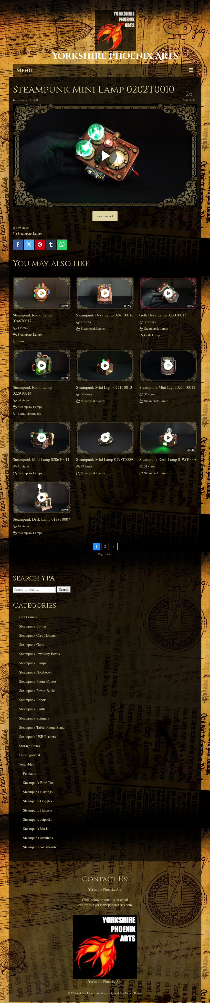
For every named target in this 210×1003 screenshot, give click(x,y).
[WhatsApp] (62, 245)
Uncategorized (29, 755)
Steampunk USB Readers (37, 736)
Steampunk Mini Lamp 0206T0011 (41, 459)
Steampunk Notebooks (35, 672)
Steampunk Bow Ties (38, 782)
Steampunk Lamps (30, 233)
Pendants (29, 773)
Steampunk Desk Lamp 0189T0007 (41, 519)
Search (64, 589)
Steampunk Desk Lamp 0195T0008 (168, 459)
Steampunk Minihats (38, 837)
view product (105, 216)
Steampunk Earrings (37, 791)
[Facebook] (18, 245)
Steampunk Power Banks (37, 690)
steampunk (34, 413)
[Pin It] (40, 245)
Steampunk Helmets (37, 810)
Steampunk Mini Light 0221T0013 (104, 387)
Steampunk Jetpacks (37, 819)
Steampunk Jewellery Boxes (39, 653)
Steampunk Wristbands (39, 847)
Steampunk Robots (32, 699)
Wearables (26, 764)
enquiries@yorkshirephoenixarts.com (105, 904)
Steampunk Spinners (34, 718)
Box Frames (28, 616)
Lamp (21, 341)
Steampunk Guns (31, 644)
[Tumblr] (51, 245)
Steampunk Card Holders (37, 635)
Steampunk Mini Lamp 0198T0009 (104, 459)
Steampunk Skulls (32, 708)
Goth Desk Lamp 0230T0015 (162, 314)
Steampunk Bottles (32, 626)
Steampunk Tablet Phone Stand (42, 727)
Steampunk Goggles (37, 801)
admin (23, 100)
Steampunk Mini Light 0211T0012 (167, 387)
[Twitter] (29, 245)
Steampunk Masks (36, 828)
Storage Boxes (29, 745)
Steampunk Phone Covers (37, 681)
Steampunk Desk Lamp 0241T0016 (104, 314)
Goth (147, 335)
